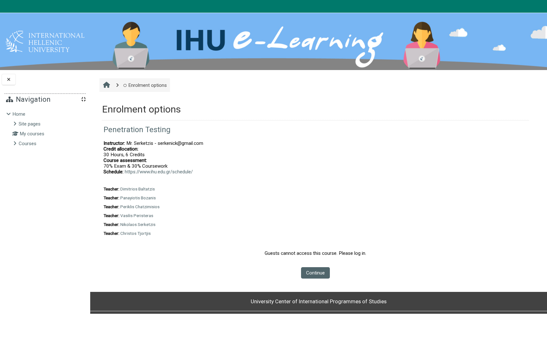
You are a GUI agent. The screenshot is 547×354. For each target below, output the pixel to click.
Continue (315, 273)
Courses (27, 143)
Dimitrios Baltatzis (137, 188)
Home (18, 114)
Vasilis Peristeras (136, 215)
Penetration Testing (137, 129)
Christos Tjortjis (135, 233)
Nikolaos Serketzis (137, 224)
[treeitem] (45, 129)
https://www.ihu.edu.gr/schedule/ (159, 172)
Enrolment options (147, 85)
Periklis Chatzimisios (140, 206)
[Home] (45, 41)
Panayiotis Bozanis (138, 197)
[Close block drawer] (9, 80)
